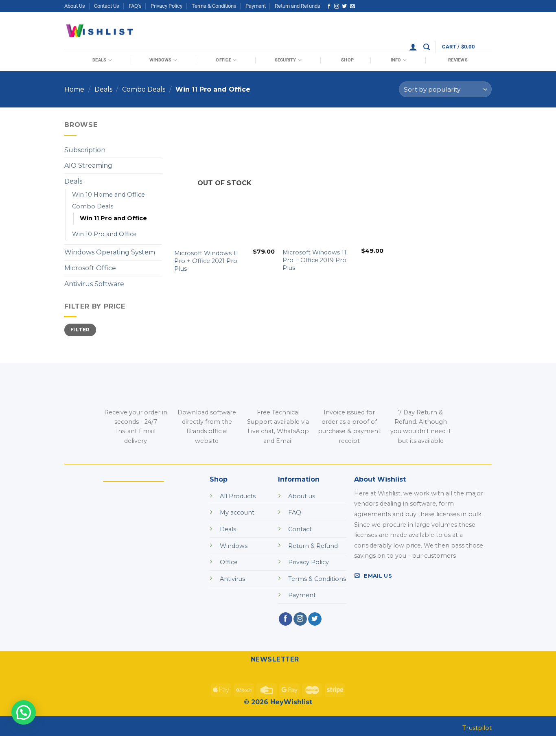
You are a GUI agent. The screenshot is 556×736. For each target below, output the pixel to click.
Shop (347, 60)
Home (74, 89)
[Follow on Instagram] (336, 6)
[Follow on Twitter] (344, 6)
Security (285, 60)
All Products (238, 496)
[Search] (426, 47)
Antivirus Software (94, 284)
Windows (160, 60)
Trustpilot (477, 728)
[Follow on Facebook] (328, 6)
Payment (255, 6)
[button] (23, 712)
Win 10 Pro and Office (104, 234)
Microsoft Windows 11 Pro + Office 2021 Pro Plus (206, 261)
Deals (99, 60)
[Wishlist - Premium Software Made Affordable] (100, 30)
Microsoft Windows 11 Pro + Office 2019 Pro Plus (314, 260)
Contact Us (106, 6)
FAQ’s (135, 6)
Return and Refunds (297, 6)
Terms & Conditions (214, 6)
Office (223, 60)
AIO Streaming (88, 165)
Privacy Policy (166, 6)
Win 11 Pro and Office (113, 218)
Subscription (84, 150)
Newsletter (275, 659)
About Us (74, 6)
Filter (80, 329)
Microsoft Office (90, 268)
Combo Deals (143, 89)
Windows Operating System (109, 252)
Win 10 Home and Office (108, 194)
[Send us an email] (352, 6)
